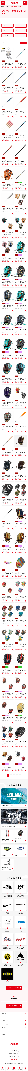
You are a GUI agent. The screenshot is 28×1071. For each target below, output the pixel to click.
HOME (2, 6)
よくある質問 (5, 1024)
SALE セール (7, 6)
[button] (20, 775)
